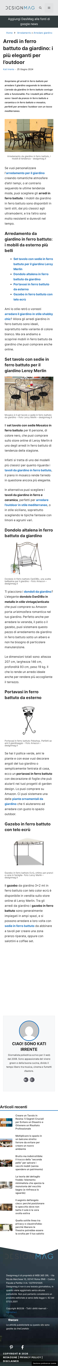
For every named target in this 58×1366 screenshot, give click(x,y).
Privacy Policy (30, 1357)
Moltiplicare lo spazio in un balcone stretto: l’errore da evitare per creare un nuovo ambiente (28, 1142)
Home (9, 32)
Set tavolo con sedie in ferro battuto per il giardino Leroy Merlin (33, 264)
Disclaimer (11, 1361)
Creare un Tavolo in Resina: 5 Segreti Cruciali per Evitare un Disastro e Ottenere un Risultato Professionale (29, 1122)
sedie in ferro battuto (19, 926)
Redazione (10, 1357)
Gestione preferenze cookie (44, 1363)
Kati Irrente (8, 69)
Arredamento (24, 32)
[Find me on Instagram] (26, 1079)
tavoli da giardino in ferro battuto (28, 470)
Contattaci (11, 1312)
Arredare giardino (43, 32)
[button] (40, 8)
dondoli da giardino (38, 591)
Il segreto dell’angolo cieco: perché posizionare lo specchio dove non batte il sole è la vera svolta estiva (29, 1207)
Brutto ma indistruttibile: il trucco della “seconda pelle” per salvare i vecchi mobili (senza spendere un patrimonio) (29, 1163)
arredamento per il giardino (25, 173)
